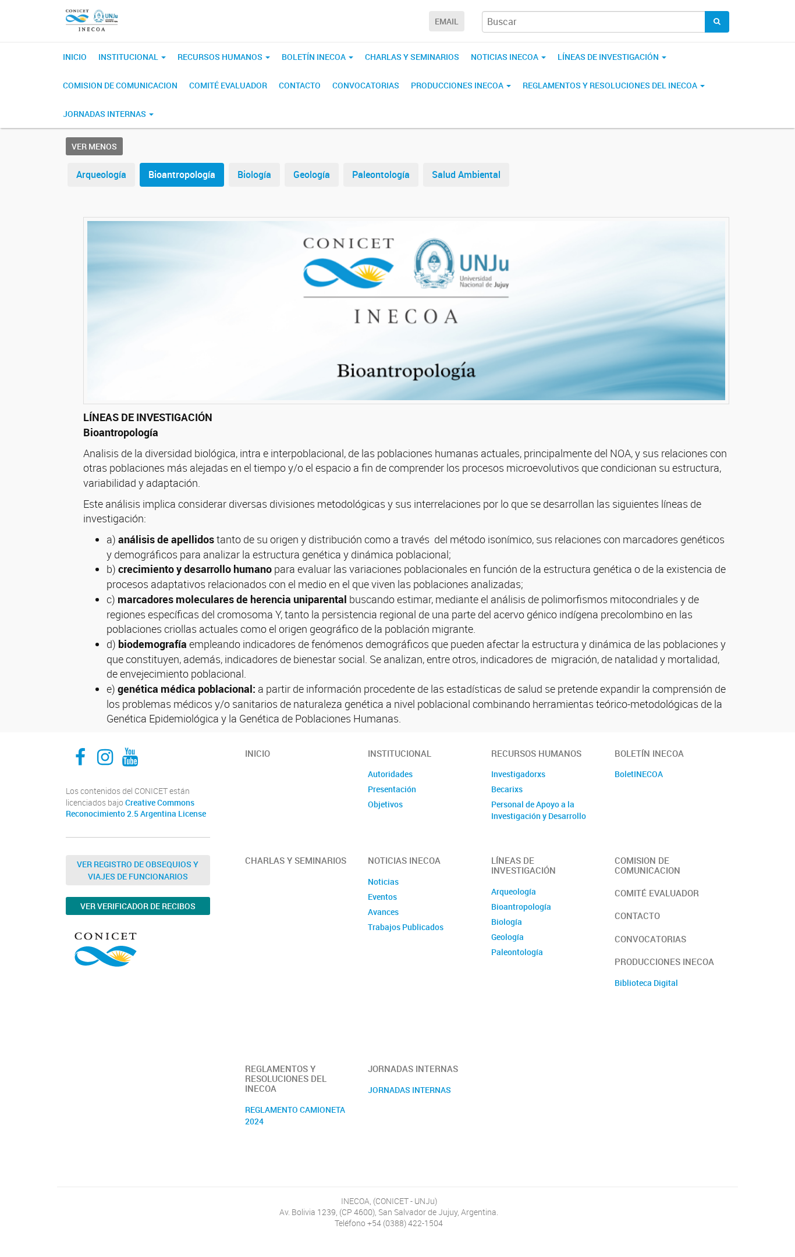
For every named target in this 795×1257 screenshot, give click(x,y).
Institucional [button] (129, 56)
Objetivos (385, 804)
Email (447, 21)
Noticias (383, 881)
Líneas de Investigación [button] (609, 56)
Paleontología (381, 174)
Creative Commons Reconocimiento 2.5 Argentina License (136, 808)
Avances (383, 911)
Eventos (382, 896)
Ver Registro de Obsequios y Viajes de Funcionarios (137, 870)
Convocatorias (365, 85)
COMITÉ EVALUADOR (228, 85)
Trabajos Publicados (405, 926)
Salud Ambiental (466, 174)
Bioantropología (181, 174)
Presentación (392, 789)
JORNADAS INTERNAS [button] (105, 113)
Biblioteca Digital (646, 982)
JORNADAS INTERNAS (409, 1089)
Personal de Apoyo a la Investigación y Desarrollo (538, 810)
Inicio (75, 56)
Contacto (300, 85)
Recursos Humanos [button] (221, 56)
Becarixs (507, 789)
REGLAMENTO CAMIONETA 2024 (295, 1115)
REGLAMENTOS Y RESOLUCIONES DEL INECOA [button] (611, 85)
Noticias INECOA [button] (505, 56)
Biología (254, 174)
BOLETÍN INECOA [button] (314, 56)
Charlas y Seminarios (412, 56)
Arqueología (101, 174)
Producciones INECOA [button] (458, 85)
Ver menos (94, 146)
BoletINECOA (639, 773)
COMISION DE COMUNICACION (120, 85)
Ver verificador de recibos (138, 905)
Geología (311, 174)
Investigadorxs (518, 773)
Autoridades (390, 773)
